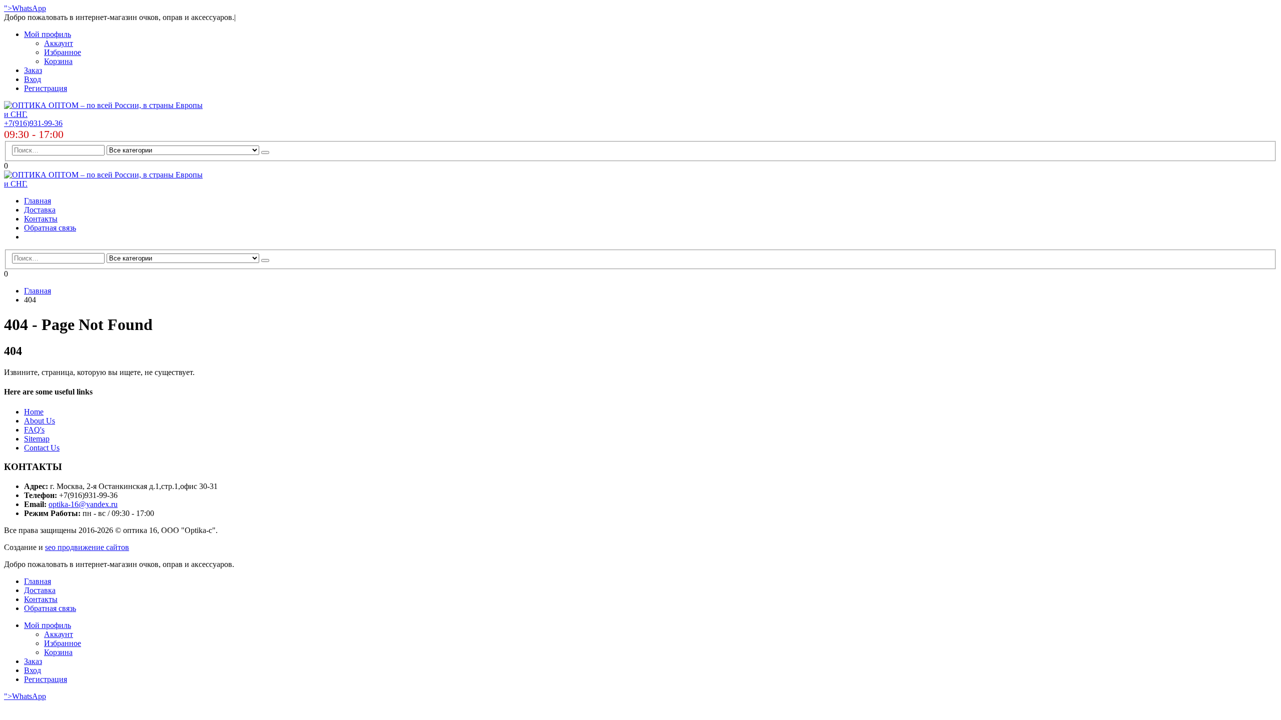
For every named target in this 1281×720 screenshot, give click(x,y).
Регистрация (45, 88)
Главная (37, 200)
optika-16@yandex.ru (83, 504)
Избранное (62, 52)
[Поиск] (265, 152)
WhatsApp (29, 8)
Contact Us (42, 448)
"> (8, 8)
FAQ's (34, 430)
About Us (39, 420)
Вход (32, 79)
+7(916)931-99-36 (33, 123)
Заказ (33, 70)
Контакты (41, 218)
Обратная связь (50, 228)
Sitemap (37, 438)
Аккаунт (58, 43)
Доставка (40, 210)
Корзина (58, 61)
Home (34, 412)
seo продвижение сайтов (87, 547)
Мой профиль (47, 34)
